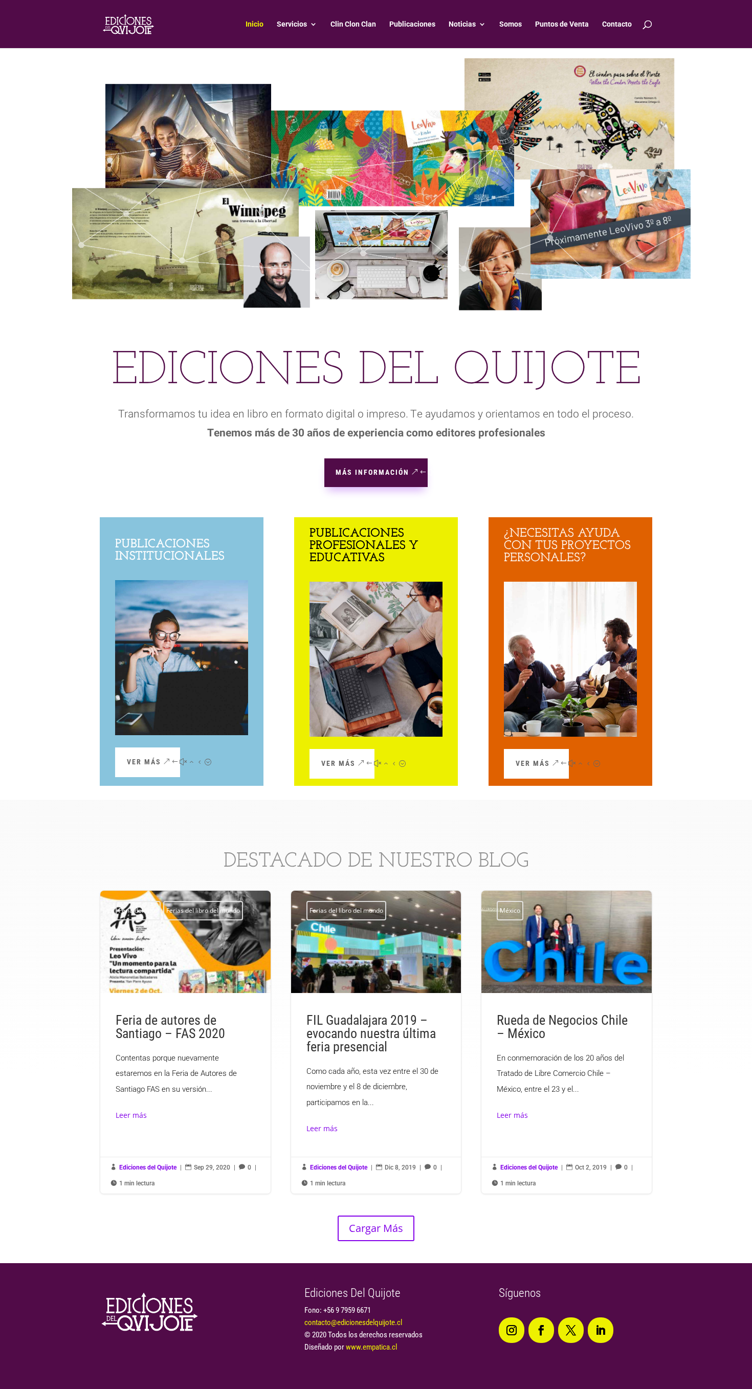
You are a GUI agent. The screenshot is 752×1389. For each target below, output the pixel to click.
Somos (510, 24)
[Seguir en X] (571, 1330)
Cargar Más (376, 1228)
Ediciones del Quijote (147, 1167)
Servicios (292, 24)
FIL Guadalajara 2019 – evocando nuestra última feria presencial (376, 1042)
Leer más (131, 1115)
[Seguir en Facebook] (541, 1330)
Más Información (372, 472)
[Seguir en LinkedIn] (600, 1330)
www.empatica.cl (371, 1347)
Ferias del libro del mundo (203, 910)
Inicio (254, 24)
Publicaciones (412, 24)
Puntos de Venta (562, 24)
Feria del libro (138, 910)
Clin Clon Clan (353, 24)
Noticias (462, 24)
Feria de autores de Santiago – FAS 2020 (185, 1042)
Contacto (617, 24)
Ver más (144, 762)
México (510, 910)
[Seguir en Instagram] (511, 1330)
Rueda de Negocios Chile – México (566, 1042)
